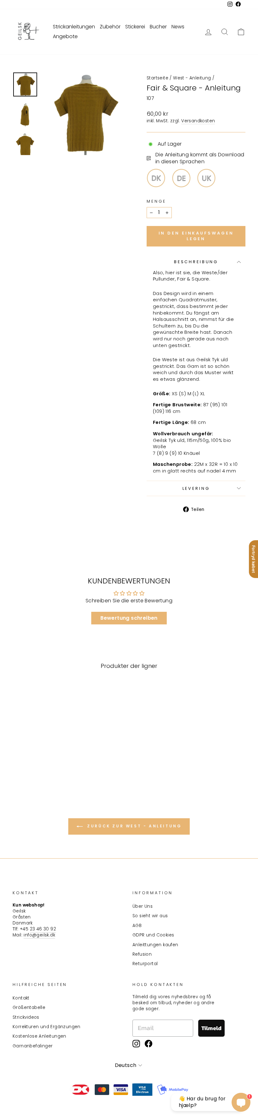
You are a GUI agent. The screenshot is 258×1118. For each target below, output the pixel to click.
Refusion (142, 954)
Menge (156, 201)
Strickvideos (26, 1017)
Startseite (157, 78)
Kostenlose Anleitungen (39, 1036)
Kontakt (21, 998)
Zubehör (110, 26)
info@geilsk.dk (39, 935)
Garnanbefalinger (33, 1046)
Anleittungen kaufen (155, 945)
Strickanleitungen (74, 26)
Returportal (145, 964)
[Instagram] (136, 1043)
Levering (196, 488)
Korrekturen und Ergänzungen (47, 1027)
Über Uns (142, 906)
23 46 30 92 (43, 929)
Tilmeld (211, 1028)
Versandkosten (198, 121)
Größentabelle (29, 1008)
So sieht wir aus (150, 916)
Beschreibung (196, 261)
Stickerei (135, 26)
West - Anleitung (192, 78)
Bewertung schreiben (129, 618)
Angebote (65, 36)
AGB (137, 926)
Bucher (158, 26)
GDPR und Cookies (153, 935)
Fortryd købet (253, 559)
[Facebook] (148, 1043)
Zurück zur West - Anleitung (133, 826)
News (177, 26)
